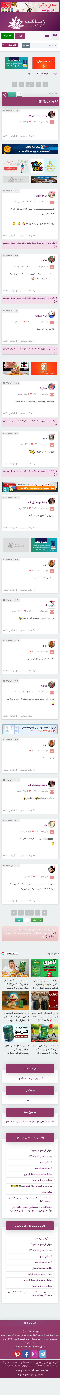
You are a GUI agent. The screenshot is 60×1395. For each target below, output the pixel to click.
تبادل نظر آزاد (42, 73)
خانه (55, 35)
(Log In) (50, 936)
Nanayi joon (40, 316)
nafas (44, 260)
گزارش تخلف (9, 136)
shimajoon (41, 195)
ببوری (44, 564)
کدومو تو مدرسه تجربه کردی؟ (30, 1078)
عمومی (29, 73)
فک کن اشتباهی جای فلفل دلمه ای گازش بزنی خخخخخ (30, 1121)
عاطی (44, 825)
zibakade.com (40, 1371)
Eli (46, 605)
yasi (45, 438)
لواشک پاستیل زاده (37, 115)
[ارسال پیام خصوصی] (52, 122)
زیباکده (55, 73)
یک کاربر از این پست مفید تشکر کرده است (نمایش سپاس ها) (30, 244)
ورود (20, 35)
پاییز (45, 870)
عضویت (7, 35)
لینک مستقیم (26, 136)
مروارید (43, 388)
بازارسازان (23, 1374)
